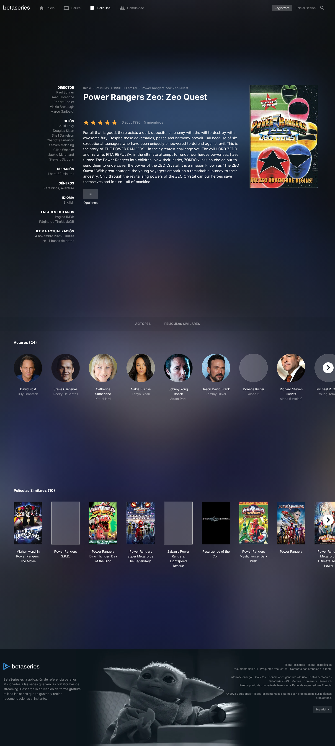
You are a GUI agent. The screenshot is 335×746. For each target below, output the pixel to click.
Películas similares (182, 324)
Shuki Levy (66, 126)
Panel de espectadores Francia (312, 685)
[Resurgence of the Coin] (216, 523)
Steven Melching (61, 145)
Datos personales (320, 677)
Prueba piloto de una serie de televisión (264, 685)
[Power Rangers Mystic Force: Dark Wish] (253, 523)
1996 (117, 88)
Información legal (242, 677)
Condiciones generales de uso (287, 677)
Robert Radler (64, 102)
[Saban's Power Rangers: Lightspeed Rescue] (178, 523)
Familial (131, 88)
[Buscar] (322, 8)
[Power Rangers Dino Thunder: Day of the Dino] (103, 523)
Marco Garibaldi (62, 111)
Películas (102, 88)
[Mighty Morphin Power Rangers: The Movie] (28, 523)
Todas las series (294, 664)
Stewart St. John (61, 159)
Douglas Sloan (63, 130)
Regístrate (282, 8)
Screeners (310, 681)
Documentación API (245, 669)
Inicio (87, 88)
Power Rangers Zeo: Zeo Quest (165, 88)
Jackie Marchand (61, 154)
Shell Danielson (63, 135)
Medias (296, 681)
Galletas (260, 677)
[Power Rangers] (291, 523)
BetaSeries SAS (279, 681)
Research (326, 681)
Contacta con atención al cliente (311, 669)
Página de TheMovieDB (56, 221)
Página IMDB (64, 217)
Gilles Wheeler (63, 150)
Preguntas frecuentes (273, 669)
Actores (143, 324)
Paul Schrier (65, 92)
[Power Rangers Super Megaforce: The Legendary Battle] (140, 523)
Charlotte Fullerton (60, 140)
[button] (28, 377)
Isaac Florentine (62, 97)
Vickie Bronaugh (62, 107)
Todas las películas (319, 664)
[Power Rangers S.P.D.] (65, 523)
